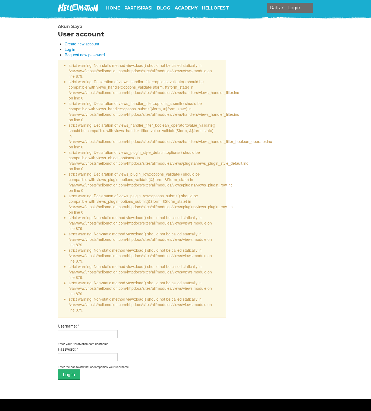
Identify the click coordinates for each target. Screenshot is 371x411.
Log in (70, 49)
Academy (186, 8)
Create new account (82, 43)
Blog (163, 8)
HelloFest (215, 8)
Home (113, 8)
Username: (68, 326)
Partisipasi (138, 8)
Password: (68, 349)
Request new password (85, 54)
